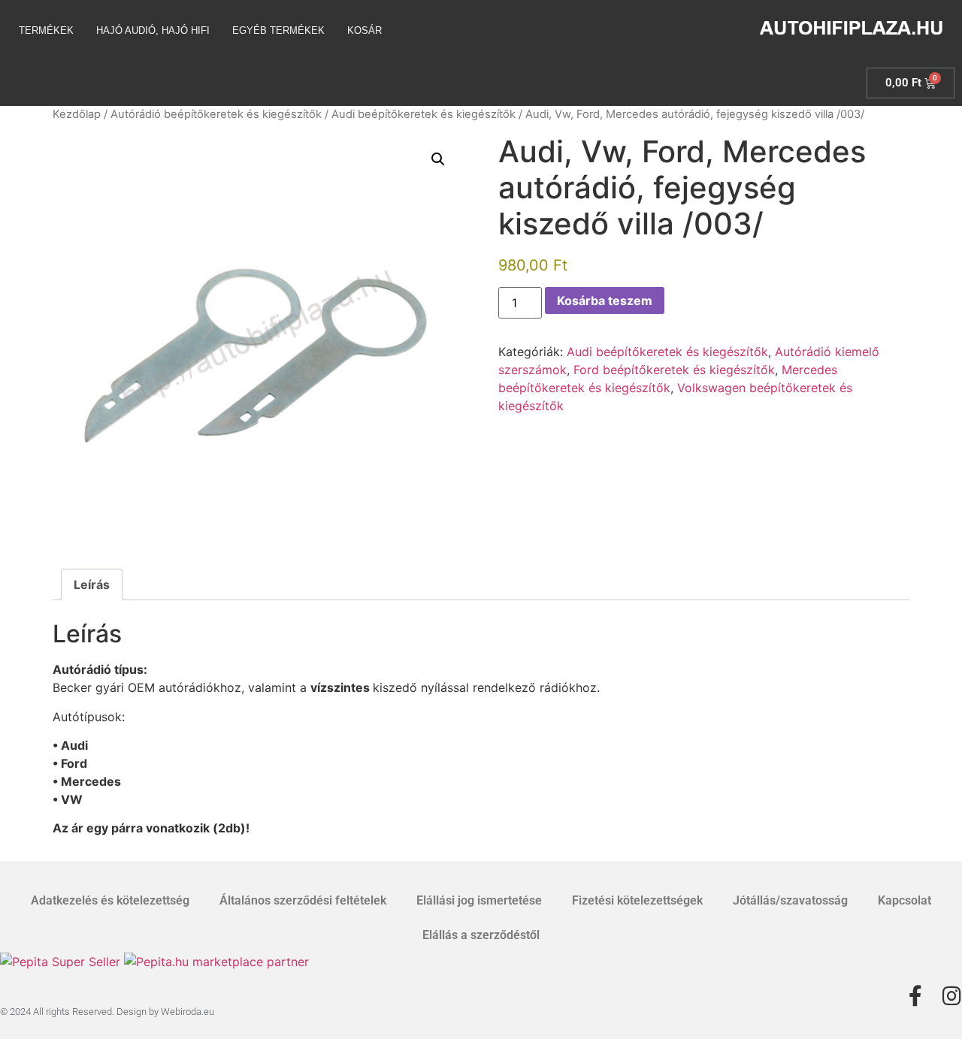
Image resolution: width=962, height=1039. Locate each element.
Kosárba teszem (604, 300)
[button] (438, 159)
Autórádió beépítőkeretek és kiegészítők (216, 114)
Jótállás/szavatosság (790, 900)
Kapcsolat (904, 900)
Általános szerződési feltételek (302, 900)
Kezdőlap (77, 114)
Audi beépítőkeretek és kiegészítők (423, 114)
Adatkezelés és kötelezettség (110, 900)
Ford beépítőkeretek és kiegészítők (674, 369)
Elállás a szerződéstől (481, 935)
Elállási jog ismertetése (479, 900)
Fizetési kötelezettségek (637, 900)
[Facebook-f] (915, 996)
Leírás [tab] (92, 584)
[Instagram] (951, 996)
